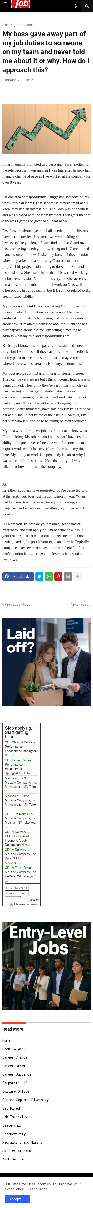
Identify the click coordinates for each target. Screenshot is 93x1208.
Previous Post (17, 604)
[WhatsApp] (49, 576)
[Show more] (77, 576)
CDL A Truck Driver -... (20, 867)
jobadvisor (23, 24)
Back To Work (14, 1049)
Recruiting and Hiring (22, 1142)
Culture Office (15, 1091)
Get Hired (11, 1108)
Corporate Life (15, 1083)
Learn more (37, 1189)
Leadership (12, 1125)
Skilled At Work (16, 1151)
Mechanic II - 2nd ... (19, 796)
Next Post (79, 604)
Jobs (33, 899)
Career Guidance (16, 1074)
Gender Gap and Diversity (25, 1099)
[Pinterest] (58, 576)
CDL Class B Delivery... (21, 742)
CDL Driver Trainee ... (20, 760)
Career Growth (14, 1066)
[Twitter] (39, 576)
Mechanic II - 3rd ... (18, 778)
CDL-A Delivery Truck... (21, 813)
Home (6, 24)
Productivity (14, 1134)
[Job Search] (24, 904)
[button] (5, 4)
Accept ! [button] (17, 1199)
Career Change (14, 1057)
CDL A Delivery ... (17, 831)
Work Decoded (13, 1159)
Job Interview (14, 1116)
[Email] (68, 576)
